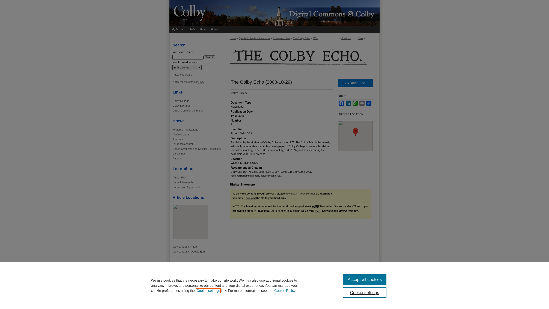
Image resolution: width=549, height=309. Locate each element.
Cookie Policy (285, 291)
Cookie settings (208, 291)
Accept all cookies (365, 279)
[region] (274, 285)
